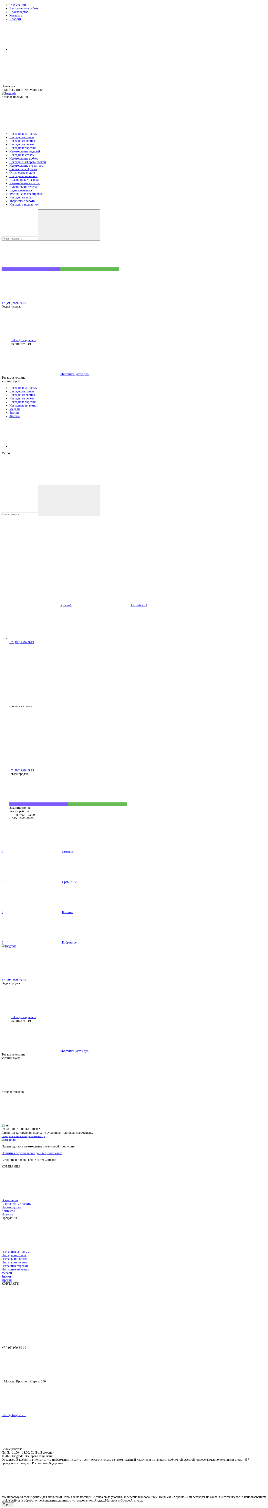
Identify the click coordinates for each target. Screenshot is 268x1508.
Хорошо (7, 1504)
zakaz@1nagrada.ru (23, 340)
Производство (11, 1207)
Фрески (7, 1280)
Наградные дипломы (16, 1251)
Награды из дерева (14, 1262)
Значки (6, 1276)
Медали (7, 1273)
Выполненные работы (16, 1203)
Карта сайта (54, 1153)
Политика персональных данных (24, 1153)
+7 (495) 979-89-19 (14, 303)
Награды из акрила (14, 1258)
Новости (7, 1214)
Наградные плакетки (16, 1269)
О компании (10, 1200)
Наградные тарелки (15, 1266)
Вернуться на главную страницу (23, 1136)
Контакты (8, 1210)
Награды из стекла (14, 1255)
